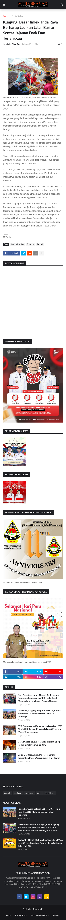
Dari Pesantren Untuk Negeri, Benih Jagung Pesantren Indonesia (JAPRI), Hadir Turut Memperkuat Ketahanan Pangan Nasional (38, 698)
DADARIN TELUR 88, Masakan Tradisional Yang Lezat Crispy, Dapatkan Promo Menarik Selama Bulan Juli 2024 (40, 843)
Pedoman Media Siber (40, 915)
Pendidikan (49, 793)
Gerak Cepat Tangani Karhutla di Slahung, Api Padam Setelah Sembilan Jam (39, 743)
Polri (39, 793)
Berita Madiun (17, 16)
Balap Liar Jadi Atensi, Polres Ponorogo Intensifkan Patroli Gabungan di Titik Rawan (39, 756)
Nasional (17, 793)
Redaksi (56, 915)
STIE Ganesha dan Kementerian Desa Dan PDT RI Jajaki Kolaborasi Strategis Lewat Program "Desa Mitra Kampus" (40, 729)
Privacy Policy (21, 915)
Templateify (38, 909)
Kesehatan (29, 793)
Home (8, 915)
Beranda (6, 16)
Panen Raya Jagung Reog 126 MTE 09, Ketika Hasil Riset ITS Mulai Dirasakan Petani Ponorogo (39, 713)
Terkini (40, 244)
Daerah (30, 244)
